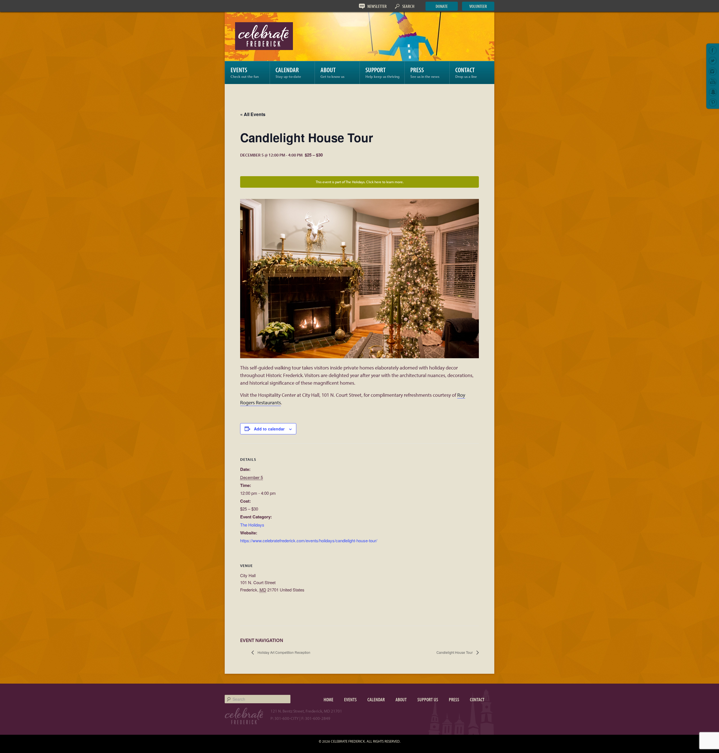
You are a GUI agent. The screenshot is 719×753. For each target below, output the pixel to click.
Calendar (288, 72)
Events (245, 72)
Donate (442, 6)
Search (408, 6)
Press (424, 72)
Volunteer (478, 6)
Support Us (427, 699)
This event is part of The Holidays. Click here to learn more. (360, 182)
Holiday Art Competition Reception (283, 652)
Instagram (712, 71)
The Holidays (252, 525)
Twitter (712, 61)
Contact (466, 72)
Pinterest (712, 102)
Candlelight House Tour (455, 652)
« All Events (252, 114)
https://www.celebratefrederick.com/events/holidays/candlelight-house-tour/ (308, 540)
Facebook (712, 50)
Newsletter (377, 6)
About (332, 72)
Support (382, 72)
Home (328, 699)
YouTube (712, 82)
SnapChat (712, 92)
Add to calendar (269, 429)
